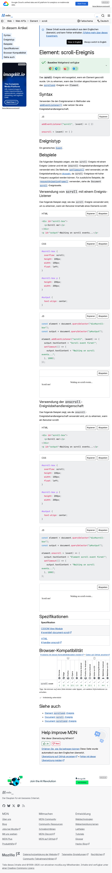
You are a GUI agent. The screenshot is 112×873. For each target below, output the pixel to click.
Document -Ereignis (59, 731)
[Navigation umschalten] (109, 15)
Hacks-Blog (80, 858)
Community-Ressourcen (50, 838)
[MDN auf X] (13, 820)
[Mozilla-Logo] (11, 868)
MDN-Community (46, 833)
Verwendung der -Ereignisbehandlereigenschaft (61, 411)
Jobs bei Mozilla (10, 843)
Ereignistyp (9, 39)
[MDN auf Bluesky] (8, 820)
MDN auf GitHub (46, 853)
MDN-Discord (45, 848)
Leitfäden (78, 843)
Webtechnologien (83, 833)
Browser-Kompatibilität (15, 52)
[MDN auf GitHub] (3, 820)
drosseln (43, 177)
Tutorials (78, 848)
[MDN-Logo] (8, 807)
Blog (4, 838)
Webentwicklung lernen (85, 838)
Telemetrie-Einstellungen (74, 868)
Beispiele (8, 44)
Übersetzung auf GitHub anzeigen (58, 771)
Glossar (78, 853)
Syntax (7, 35)
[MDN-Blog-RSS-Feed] (23, 820)
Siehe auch (9, 57)
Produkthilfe (8, 858)
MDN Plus (7, 853)
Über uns (6, 833)
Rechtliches (96, 868)
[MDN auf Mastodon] (18, 820)
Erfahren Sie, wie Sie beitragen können (61, 763)
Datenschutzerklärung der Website (40, 868)
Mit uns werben (9, 848)
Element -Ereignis (59, 727)
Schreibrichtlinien (46, 843)
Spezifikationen (11, 48)
